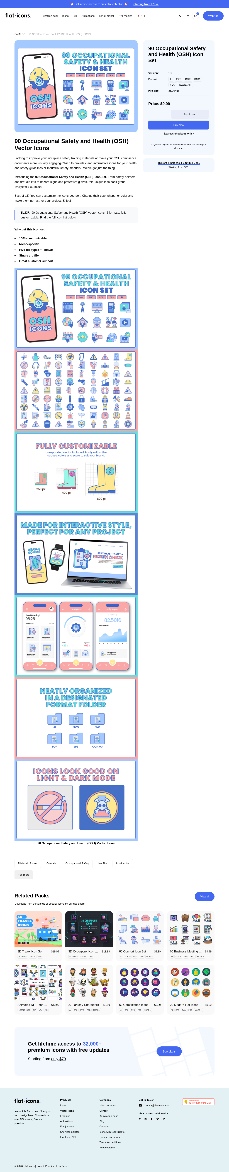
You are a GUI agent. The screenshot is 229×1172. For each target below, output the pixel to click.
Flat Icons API (68, 1137)
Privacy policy (107, 1147)
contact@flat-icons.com (157, 1105)
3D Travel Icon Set (30, 951)
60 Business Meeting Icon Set (190, 951)
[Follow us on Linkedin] (164, 1119)
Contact (103, 1110)
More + (149, 957)
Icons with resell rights (112, 1131)
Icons (65, 15)
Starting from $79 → (146, 4)
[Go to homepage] (18, 15)
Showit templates (69, 1131)
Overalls (51, 863)
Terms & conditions (110, 1142)
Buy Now (178, 124)
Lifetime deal (50, 15)
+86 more (23, 874)
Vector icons (67, 1110)
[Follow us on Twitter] (157, 1119)
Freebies (126, 15)
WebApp (213, 15)
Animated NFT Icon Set (33, 1005)
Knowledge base (108, 1115)
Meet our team (107, 1105)
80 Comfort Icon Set (132, 951)
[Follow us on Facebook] (151, 1119)
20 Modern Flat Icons (184, 1005)
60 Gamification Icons (133, 1005)
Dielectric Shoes (27, 863)
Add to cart (190, 114)
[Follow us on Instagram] (146, 1119)
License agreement (110, 1137)
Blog (101, 1121)
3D (75, 15)
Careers (104, 1126)
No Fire (102, 863)
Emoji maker (106, 15)
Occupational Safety (77, 863)
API (142, 15)
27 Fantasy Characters (83, 1005)
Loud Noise (122, 863)
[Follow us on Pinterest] (140, 1119)
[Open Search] (180, 16)
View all (204, 896)
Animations (88, 15)
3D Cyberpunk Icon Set (83, 951)
